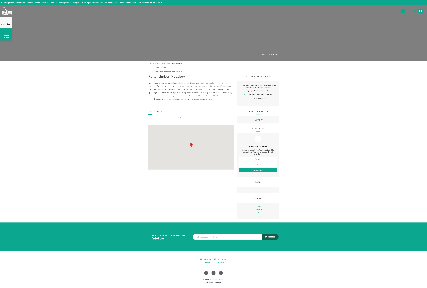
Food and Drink (185, 118)
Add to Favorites (270, 54)
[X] (258, 102)
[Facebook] (253, 102)
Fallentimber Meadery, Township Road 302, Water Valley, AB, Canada (259, 86)
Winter (259, 216)
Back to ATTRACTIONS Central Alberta (166, 71)
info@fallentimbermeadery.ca (259, 94)
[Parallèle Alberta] (207, 261)
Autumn (259, 213)
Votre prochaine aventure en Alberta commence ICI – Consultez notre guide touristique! (41, 3)
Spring (259, 206)
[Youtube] (221, 273)
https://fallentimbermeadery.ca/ (259, 91)
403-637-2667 (260, 99)
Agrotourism (154, 118)
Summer (259, 209)
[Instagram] (263, 102)
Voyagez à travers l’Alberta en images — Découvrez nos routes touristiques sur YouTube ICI (123, 3)
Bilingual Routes (5, 36)
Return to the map (158, 68)
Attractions (6, 24)
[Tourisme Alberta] (7, 11)
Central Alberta (259, 190)
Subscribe (258, 170)
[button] (191, 145)
